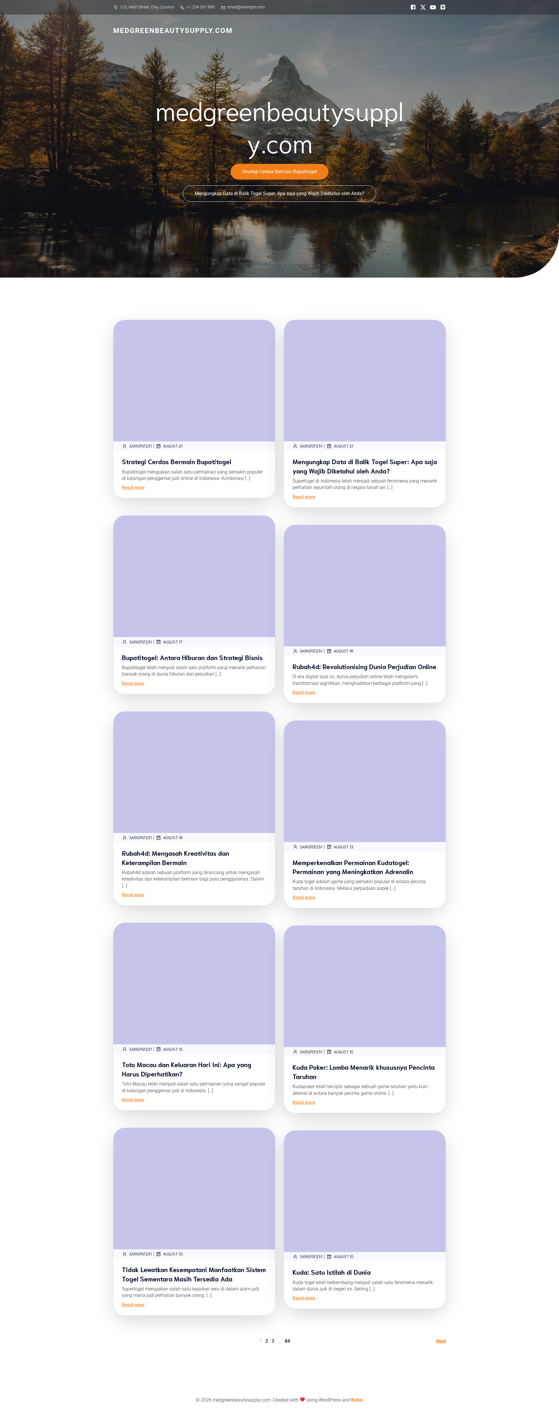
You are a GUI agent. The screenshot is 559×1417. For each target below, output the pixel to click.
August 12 (173, 1049)
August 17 (173, 641)
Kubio (357, 1400)
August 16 (343, 650)
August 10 (343, 1051)
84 (287, 1341)
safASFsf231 (140, 445)
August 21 (173, 445)
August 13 (343, 846)
